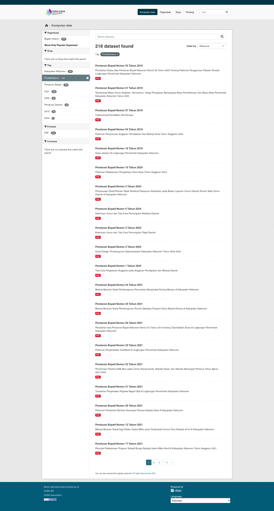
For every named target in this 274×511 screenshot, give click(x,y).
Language (176, 496)
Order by (191, 46)
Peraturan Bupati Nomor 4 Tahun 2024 (118, 208)
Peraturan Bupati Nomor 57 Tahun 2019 (119, 110)
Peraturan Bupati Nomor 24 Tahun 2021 (119, 285)
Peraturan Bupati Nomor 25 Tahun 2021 (119, 304)
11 (167, 462)
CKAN (176, 490)
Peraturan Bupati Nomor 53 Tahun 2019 (119, 65)
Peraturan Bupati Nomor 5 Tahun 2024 (118, 186)
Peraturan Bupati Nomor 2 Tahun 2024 (118, 247)
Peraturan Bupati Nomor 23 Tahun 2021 (119, 345)
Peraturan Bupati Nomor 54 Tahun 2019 (119, 129)
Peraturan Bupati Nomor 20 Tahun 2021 (119, 405)
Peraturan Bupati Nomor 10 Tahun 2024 (119, 167)
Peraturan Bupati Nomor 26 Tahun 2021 (119, 323)
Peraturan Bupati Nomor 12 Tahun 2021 (119, 424)
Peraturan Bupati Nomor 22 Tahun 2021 (119, 364)
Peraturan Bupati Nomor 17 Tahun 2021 (119, 443)
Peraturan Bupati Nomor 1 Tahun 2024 (118, 266)
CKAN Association (53, 495)
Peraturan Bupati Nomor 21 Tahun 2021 (119, 386)
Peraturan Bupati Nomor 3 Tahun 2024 (118, 228)
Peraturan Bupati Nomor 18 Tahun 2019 (119, 148)
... (163, 461)
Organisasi (165, 12)
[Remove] (117, 54)
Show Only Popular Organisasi (61, 45)
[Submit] (227, 12)
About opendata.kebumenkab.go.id (61, 486)
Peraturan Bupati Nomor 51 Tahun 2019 (119, 88)
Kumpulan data (147, 12)
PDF (98, 78)
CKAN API (49, 490)
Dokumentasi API (147, 473)
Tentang (190, 12)
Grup (178, 12)
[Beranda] (46, 25)
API (133, 473)
